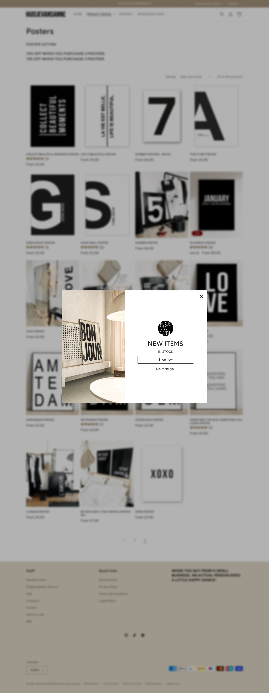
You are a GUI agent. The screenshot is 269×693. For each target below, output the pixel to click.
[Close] (201, 296)
